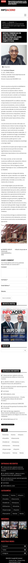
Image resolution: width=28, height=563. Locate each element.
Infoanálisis (5, 438)
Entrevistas (5, 435)
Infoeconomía (15, 438)
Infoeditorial (5, 442)
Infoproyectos (6, 453)
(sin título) (6, 391)
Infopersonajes (6, 449)
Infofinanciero (6, 445)
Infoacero (20, 435)
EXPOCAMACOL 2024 (9, 394)
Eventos (13, 435)
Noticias (15, 453)
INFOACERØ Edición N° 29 (10, 419)
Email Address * (5, 285)
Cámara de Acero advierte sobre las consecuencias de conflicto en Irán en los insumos (12, 377)
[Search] (25, 350)
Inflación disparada (20, 249)
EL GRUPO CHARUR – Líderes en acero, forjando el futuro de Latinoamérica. (13, 382)
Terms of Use (12, 560)
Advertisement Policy (14, 562)
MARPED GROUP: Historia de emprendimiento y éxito (6, 252)
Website (3, 291)
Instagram (5, 553)
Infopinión (7, 67)
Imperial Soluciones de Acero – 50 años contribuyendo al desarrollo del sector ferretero (17, 3)
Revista (22, 453)
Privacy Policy (21, 560)
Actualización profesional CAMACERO (13, 403)
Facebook (5, 546)
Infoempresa (15, 442)
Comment (4, 267)
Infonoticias (16, 445)
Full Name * (4, 280)
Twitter (4, 550)
